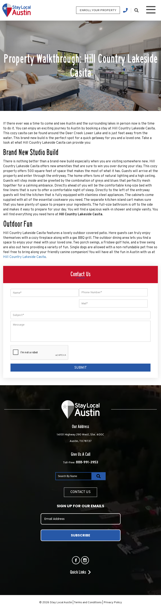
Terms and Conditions (88, 602)
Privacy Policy (113, 602)
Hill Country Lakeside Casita (24, 257)
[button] (151, 10)
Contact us (80, 492)
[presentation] (39, 352)
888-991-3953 (87, 462)
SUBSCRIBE (80, 535)
